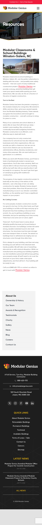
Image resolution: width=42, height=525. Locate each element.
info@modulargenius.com (22, 386)
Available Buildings (21, 434)
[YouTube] (26, 403)
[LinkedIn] (32, 403)
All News (21, 491)
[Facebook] (21, 403)
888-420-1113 (22, 380)
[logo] (15, 7)
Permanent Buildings (21, 426)
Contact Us (21, 442)
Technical (21, 430)
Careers (21, 446)
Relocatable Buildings (21, 422)
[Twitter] (9, 403)
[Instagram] (15, 403)
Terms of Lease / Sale (21, 438)
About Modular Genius (21, 418)
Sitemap (21, 450)
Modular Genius (25, 87)
